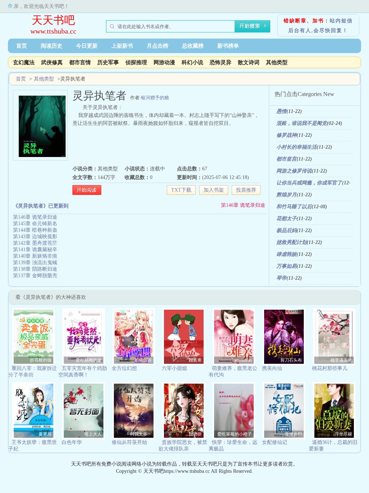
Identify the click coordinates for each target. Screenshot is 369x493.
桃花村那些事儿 (329, 368)
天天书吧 (53, 20)
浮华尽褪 (343, 434)
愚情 (281, 111)
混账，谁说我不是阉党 (301, 123)
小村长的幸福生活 (296, 147)
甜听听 (195, 434)
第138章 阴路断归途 (35, 269)
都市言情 (80, 62)
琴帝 (281, 278)
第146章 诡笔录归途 (243, 205)
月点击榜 (157, 46)
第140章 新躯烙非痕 (35, 256)
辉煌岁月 (286, 194)
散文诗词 (248, 62)
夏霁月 (45, 434)
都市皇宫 (286, 159)
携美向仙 (272, 368)
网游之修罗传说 (294, 171)
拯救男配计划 (291, 242)
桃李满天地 (341, 360)
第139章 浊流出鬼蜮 (35, 262)
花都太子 (286, 218)
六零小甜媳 (174, 368)
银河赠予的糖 (155, 97)
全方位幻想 (124, 368)
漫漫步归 (293, 434)
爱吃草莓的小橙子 (234, 434)
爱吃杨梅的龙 (89, 360)
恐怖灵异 (220, 62)
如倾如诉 (143, 360)
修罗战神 (286, 135)
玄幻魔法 (24, 62)
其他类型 (277, 62)
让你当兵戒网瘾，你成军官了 (309, 183)
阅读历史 (51, 46)
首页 (21, 46)
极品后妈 (286, 230)
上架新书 (122, 46)
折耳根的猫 (41, 360)
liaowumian (242, 360)
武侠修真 (52, 62)
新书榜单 (228, 46)
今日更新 (87, 46)
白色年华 (72, 442)
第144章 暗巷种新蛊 (35, 230)
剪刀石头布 (291, 360)
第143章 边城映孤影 (35, 236)
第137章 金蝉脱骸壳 (35, 275)
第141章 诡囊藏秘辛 (35, 249)
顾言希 (195, 360)
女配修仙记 (274, 442)
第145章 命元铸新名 (35, 223)
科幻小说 (192, 62)
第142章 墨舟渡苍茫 (35, 243)
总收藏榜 (193, 46)
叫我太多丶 (141, 434)
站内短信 (341, 20)
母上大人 (93, 434)
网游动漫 (164, 62)
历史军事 (108, 62)
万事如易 (286, 266)
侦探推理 (136, 62)
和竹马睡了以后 (294, 206)
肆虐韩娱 (286, 254)
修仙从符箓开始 (129, 442)
